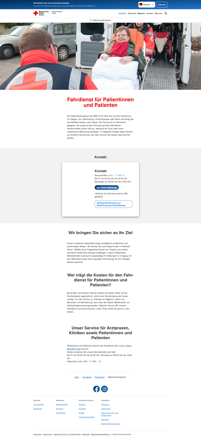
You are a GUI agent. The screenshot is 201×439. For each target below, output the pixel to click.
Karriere (150, 13)
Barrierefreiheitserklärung (110, 424)
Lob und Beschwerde (86, 417)
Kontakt (81, 413)
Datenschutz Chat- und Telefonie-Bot (109, 414)
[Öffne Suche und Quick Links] (166, 13)
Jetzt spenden (39, 404)
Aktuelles (82, 404)
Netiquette (105, 419)
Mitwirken (141, 13)
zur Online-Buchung (107, 187)
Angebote (122, 13)
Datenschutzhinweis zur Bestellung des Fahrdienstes (111, 204)
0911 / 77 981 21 (116, 175)
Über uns (158, 13)
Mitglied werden (62, 404)
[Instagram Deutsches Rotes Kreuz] (104, 389)
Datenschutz (105, 409)
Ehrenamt (132, 13)
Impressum (105, 404)
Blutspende (38, 409)
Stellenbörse (60, 413)
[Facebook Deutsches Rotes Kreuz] (96, 389)
